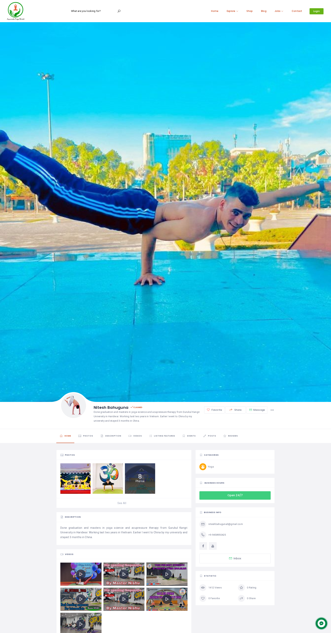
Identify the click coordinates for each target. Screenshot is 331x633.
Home (214, 11)
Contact (297, 11)
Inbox (237, 558)
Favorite (216, 410)
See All (121, 503)
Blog (263, 11)
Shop (250, 11)
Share (238, 410)
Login (316, 11)
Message (259, 410)
